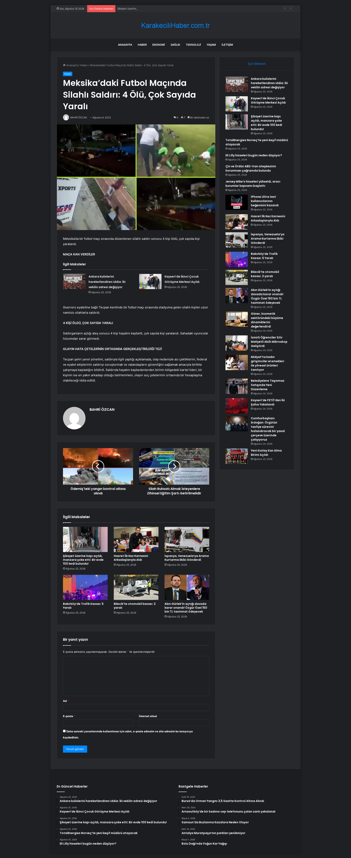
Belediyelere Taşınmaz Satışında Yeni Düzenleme (267, 385)
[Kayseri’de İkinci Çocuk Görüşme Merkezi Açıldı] (150, 281)
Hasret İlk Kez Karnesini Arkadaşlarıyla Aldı (131, 558)
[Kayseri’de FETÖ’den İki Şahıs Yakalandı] (236, 405)
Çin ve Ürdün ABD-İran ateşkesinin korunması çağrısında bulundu (250, 168)
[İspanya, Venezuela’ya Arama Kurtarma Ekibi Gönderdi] (187, 539)
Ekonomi (158, 44)
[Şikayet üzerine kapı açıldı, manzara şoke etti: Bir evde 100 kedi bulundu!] (85, 539)
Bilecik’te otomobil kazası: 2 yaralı (135, 606)
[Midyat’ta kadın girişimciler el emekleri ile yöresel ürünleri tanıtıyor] (236, 362)
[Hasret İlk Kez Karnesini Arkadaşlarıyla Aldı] (136, 539)
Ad (66, 700)
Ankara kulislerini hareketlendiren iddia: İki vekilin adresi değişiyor (107, 281)
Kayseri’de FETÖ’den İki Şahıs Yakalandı (268, 402)
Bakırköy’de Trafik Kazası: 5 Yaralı (83, 606)
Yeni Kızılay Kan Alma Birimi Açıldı (266, 452)
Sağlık (175, 44)
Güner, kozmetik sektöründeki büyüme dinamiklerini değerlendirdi (267, 320)
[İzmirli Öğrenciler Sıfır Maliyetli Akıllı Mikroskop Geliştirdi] (236, 343)
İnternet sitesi (148, 716)
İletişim (227, 44)
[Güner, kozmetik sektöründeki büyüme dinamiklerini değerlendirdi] (236, 319)
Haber (142, 44)
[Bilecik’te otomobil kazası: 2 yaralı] (136, 587)
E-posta (69, 716)
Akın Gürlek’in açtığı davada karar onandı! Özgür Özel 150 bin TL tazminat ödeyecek (186, 608)
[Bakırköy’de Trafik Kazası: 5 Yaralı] (85, 587)
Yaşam (211, 44)
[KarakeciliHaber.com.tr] (175, 25)
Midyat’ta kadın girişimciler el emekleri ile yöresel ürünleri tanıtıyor (267, 363)
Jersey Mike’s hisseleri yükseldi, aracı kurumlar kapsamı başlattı (252, 183)
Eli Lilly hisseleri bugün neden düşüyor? (253, 155)
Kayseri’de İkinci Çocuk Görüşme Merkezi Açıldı (268, 100)
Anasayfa (125, 44)
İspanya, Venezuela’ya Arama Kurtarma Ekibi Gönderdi (187, 558)
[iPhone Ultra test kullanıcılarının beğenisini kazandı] (236, 202)
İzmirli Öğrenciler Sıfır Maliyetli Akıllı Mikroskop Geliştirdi (269, 341)
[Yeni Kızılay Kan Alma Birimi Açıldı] (236, 456)
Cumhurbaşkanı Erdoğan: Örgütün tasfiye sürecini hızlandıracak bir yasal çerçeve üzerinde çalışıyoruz (268, 429)
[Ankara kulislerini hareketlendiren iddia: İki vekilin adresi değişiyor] (74, 281)
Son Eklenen (257, 64)
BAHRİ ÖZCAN (102, 409)
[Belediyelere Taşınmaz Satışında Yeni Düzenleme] (236, 386)
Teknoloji (193, 44)
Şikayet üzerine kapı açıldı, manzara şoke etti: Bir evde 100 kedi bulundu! (163, 8)
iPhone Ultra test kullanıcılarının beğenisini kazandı (265, 201)
